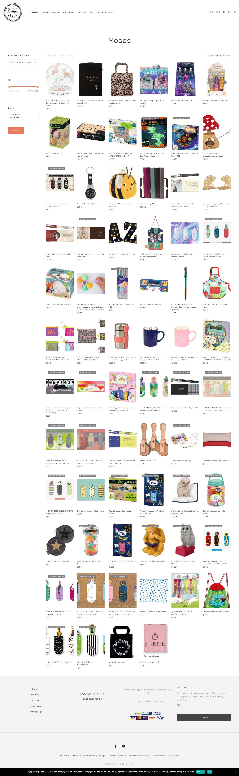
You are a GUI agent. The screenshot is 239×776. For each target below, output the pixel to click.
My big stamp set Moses (150, 304)
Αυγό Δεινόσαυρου (54, 153)
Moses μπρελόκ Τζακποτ (182, 100)
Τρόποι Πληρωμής (117, 755)
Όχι (209, 772)
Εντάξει (200, 772)
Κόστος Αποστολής (139, 755)
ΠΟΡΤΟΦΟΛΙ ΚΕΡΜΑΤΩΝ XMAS (58, 561)
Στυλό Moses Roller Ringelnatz (184, 408)
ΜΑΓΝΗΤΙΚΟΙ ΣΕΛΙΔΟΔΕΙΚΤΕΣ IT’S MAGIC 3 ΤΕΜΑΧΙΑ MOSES (90, 612)
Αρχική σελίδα (51, 55)
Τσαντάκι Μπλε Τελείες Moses (153, 611)
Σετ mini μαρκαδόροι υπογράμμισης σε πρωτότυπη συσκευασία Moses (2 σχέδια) (90, 306)
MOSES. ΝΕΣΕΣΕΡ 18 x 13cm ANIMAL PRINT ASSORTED (88, 358)
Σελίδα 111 (64, 755)
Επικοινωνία (35, 706)
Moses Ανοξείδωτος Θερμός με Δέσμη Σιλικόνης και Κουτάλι (122, 358)
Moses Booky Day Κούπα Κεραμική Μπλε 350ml (150, 358)
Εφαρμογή (16, 130)
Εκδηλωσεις (86, 12)
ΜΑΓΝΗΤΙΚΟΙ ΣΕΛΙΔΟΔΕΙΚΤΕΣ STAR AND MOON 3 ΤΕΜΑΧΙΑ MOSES (122, 612)
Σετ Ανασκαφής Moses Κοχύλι (59, 304)
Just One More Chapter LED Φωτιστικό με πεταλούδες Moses (57, 102)
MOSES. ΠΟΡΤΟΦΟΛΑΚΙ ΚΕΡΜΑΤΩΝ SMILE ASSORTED (57, 358)
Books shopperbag (117, 662)
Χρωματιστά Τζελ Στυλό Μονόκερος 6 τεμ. (181, 612)
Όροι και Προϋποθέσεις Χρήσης (89, 755)
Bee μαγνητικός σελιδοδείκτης (90, 511)
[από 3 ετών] (22, 117)
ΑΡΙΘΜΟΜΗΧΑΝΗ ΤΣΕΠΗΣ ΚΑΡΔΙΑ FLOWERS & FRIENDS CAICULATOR (216, 358)
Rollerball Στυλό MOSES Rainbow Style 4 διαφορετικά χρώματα (183, 306)
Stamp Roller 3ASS (148, 460)
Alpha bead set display (181, 460)
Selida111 (111, 764)
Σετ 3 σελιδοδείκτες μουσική (58, 662)
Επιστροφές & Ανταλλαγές (166, 755)
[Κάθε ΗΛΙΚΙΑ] (22, 114)
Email (179, 705)
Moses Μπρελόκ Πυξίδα (87, 204)
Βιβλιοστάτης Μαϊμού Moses (152, 561)
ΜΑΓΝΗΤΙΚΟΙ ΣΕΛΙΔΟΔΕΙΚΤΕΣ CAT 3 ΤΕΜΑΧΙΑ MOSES (59, 612)
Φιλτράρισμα (33, 91)
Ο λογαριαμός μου (35, 711)
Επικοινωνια (105, 12)
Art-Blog (68, 12)
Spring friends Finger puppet (215, 100)
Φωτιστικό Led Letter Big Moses (122, 254)
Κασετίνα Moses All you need (215, 460)
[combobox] (209, 56)
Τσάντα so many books (150, 662)
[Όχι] (235, 771)
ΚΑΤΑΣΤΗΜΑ (50, 12)
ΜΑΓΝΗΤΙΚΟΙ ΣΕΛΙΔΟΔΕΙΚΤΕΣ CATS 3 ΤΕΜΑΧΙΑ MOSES (59, 512)
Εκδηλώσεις (35, 700)
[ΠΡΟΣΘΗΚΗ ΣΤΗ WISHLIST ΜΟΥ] (60, 91)
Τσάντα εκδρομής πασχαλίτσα (216, 611)
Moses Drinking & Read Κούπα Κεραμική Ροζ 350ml (184, 358)
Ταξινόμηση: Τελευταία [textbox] (218, 56)
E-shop (35, 689)
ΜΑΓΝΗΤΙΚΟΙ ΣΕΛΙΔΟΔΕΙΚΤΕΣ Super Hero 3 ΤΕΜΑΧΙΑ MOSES (215, 562)
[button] (211, 12)
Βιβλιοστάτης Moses (149, 204)
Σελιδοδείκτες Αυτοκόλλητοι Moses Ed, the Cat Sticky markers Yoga (58, 410)
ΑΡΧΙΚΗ (34, 12)
